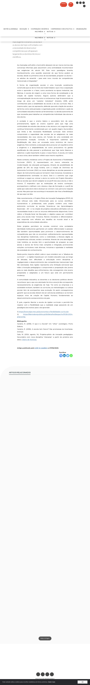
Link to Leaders (41, 348)
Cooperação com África (40, 29)
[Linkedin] (64, 355)
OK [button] (82, 682)
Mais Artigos (45, 638)
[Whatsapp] (71, 355)
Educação (23, 29)
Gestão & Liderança (10, 29)
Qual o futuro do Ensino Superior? (24, 626)
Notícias (50, 37)
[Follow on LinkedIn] (77, 3)
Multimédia (39, 37)
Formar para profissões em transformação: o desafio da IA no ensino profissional (42, 540)
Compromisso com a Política (61, 29)
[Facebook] (60, 355)
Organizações (81, 29)
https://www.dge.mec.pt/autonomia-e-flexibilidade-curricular (44, 312)
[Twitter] (67, 355)
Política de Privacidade (45, 678)
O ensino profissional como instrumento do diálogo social (34, 454)
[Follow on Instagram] (80, 3)
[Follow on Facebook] (83, 3)
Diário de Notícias (29, 340)
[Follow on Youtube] (84, 6)
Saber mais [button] (51, 682)
